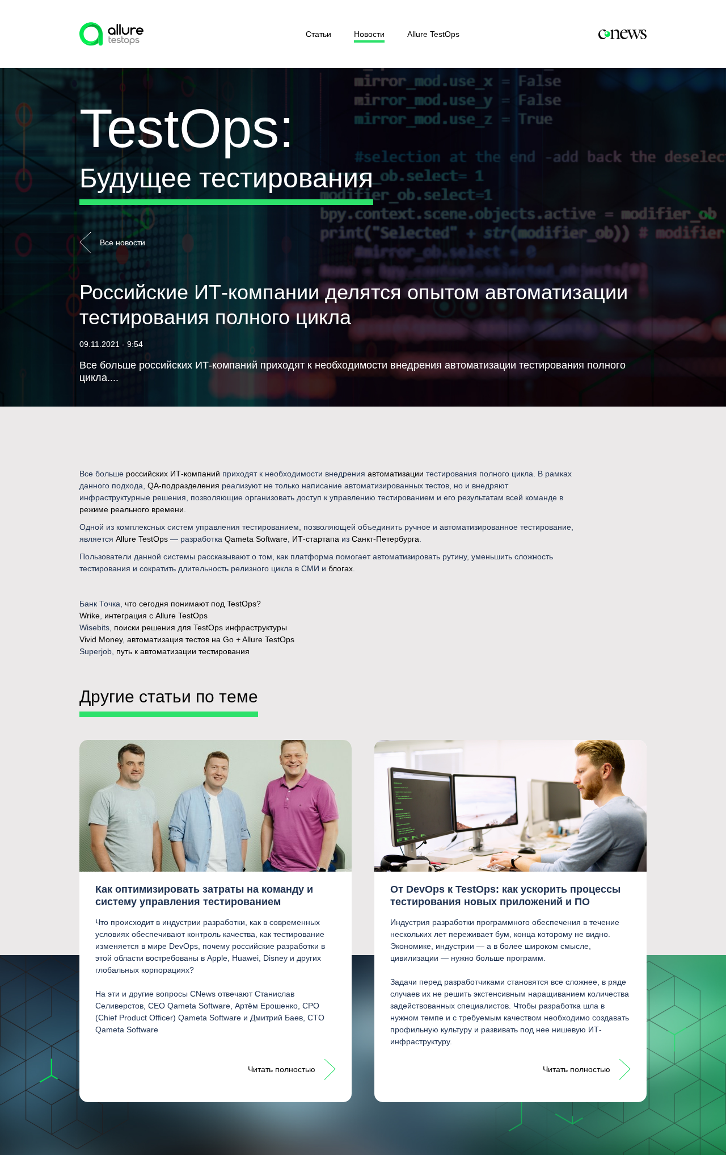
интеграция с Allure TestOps (156, 615)
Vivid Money (101, 639)
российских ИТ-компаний (173, 473)
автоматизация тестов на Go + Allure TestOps (210, 639)
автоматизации (396, 473)
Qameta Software (256, 538)
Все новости (122, 242)
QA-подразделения (183, 485)
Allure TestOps (433, 34)
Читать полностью (281, 1069)
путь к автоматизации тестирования (183, 651)
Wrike (89, 615)
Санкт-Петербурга (385, 538)
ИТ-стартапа (315, 538)
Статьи (318, 34)
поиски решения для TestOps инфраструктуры (200, 627)
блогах (340, 568)
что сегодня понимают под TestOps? (193, 603)
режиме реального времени (131, 509)
